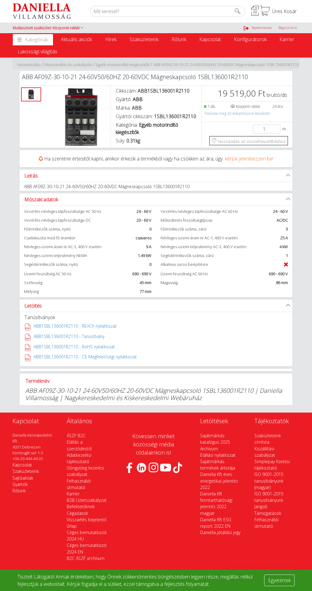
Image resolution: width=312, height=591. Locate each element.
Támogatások (267, 513)
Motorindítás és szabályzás (68, 64)
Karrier (286, 39)
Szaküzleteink (143, 39)
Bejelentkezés (262, 27)
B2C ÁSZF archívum (86, 558)
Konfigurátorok (250, 39)
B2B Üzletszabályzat (87, 500)
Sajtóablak (22, 478)
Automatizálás (28, 64)
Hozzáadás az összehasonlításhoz (251, 141)
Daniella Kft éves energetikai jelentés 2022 (219, 480)
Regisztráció (287, 27)
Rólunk (179, 39)
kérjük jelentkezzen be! (249, 158)
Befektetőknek (81, 506)
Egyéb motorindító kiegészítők (122, 64)
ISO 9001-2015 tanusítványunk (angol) (268, 500)
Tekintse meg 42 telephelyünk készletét (237, 113)
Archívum (209, 449)
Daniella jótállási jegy (220, 532)
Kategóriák (36, 39)
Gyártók (20, 484)
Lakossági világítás (37, 51)
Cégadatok (77, 513)
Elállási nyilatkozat (218, 455)
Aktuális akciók (76, 39)
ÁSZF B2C (76, 435)
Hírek (110, 39)
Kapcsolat (210, 39)
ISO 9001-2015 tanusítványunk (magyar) (268, 480)
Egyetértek (279, 580)
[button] (48, 28)
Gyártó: (129, 99)
